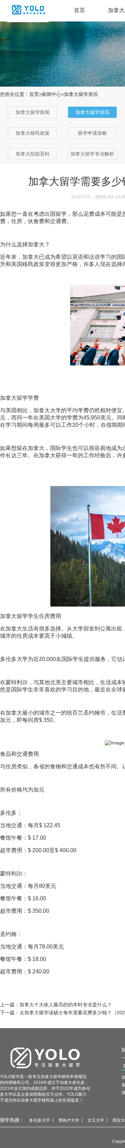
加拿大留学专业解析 (92, 154)
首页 (79, 10)
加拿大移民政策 (33, 133)
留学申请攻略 (92, 133)
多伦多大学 (39, 1120)
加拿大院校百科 (33, 154)
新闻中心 (51, 94)
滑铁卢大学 (68, 1120)
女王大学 (96, 1120)
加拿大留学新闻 (33, 112)
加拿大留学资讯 (92, 112)
